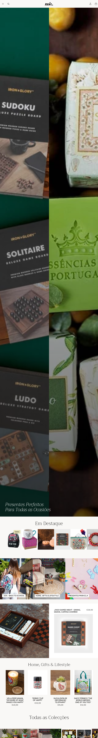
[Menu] (3, 4)
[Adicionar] (17, 545)
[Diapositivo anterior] (58, 633)
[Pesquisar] (8, 4)
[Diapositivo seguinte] (90, 539)
